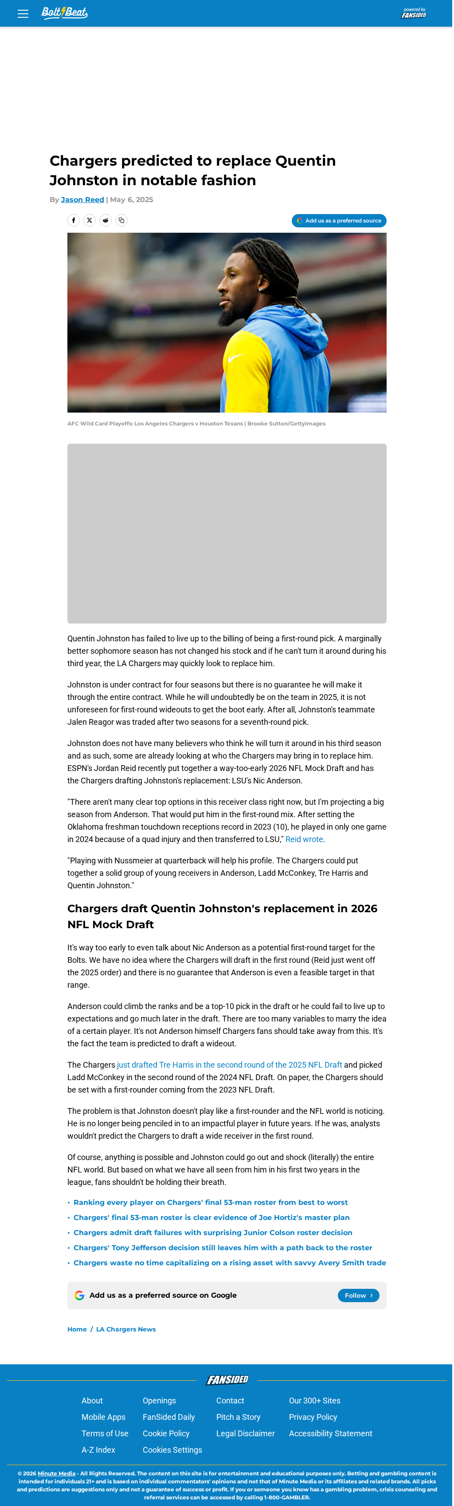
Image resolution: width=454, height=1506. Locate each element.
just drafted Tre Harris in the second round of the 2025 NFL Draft (229, 1064)
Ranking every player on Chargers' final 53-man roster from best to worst (211, 1202)
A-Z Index (98, 1449)
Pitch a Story (238, 1417)
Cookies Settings (172, 1449)
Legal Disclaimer (245, 1433)
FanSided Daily (169, 1417)
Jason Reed (82, 199)
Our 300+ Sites (314, 1400)
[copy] (121, 220)
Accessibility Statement (330, 1433)
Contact (230, 1400)
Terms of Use (105, 1433)
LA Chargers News (126, 1329)
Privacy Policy (313, 1417)
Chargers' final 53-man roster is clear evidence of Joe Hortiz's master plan (212, 1217)
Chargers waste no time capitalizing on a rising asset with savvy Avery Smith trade (230, 1263)
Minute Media (56, 1473)
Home (77, 1329)
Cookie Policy (166, 1433)
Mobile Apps (103, 1417)
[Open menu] (23, 13)
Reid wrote (304, 839)
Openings (159, 1400)
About (92, 1400)
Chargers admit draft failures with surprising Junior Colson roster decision (213, 1232)
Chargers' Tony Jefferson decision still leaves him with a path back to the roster (223, 1248)
